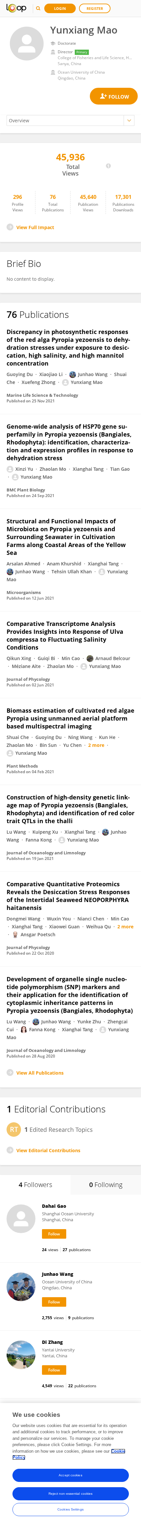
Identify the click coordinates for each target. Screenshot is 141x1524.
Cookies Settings (70, 1509)
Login (60, 8)
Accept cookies (70, 1475)
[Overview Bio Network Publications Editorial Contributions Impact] (70, 120)
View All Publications (40, 1073)
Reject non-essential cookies (71, 1493)
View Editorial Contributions (48, 1150)
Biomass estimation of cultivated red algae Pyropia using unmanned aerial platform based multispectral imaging (70, 718)
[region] (70, 1463)
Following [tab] (105, 1184)
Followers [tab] (35, 1184)
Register (95, 8)
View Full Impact (35, 227)
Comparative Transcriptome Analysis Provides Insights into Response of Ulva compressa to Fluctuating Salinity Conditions (65, 635)
